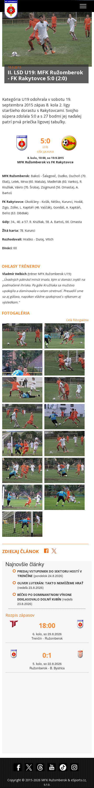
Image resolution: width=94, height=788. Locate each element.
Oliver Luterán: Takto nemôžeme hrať (50, 583)
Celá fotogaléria (77, 320)
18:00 (47, 625)
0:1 (47, 655)
